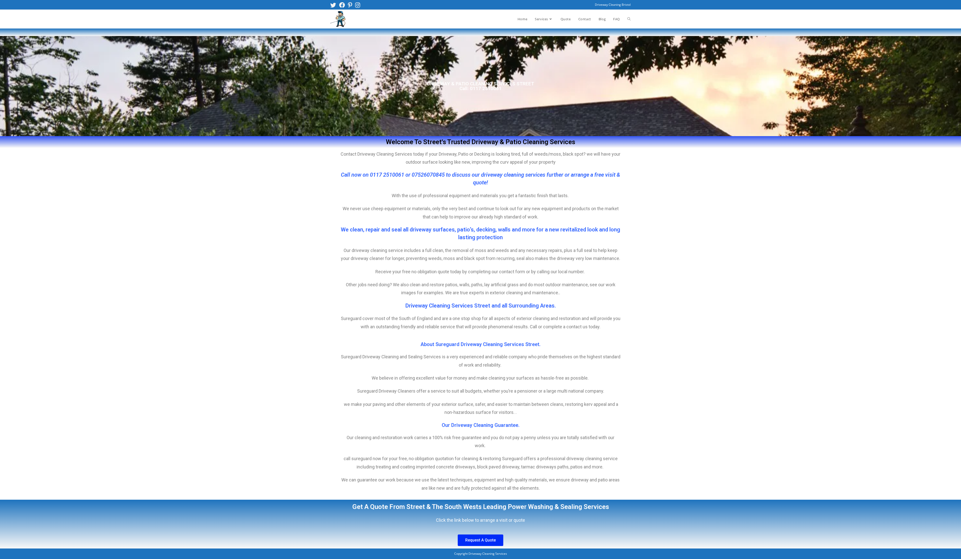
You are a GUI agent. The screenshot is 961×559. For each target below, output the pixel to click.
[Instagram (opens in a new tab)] (358, 5)
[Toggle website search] (629, 19)
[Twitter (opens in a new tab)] (334, 5)
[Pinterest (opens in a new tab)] (350, 5)
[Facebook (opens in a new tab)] (342, 5)
